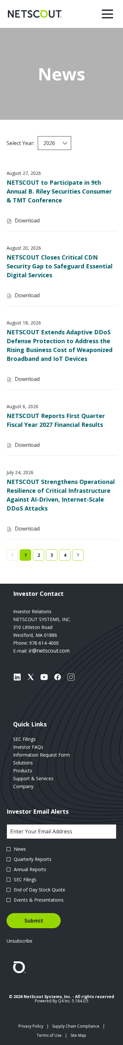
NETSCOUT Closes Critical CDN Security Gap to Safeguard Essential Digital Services (60, 266)
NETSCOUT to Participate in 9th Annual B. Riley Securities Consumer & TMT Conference (59, 191)
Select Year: (20, 143)
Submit (33, 920)
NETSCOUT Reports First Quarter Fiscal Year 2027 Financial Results (56, 420)
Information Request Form (49, 755)
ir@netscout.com (49, 650)
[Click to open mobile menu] (107, 14)
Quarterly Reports (32, 859)
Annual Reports (30, 869)
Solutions (31, 763)
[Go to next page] (78, 555)
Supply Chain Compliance (75, 1026)
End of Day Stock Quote (39, 890)
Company (31, 786)
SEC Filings (32, 739)
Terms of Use (49, 1035)
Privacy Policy (30, 1026)
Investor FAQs (36, 747)
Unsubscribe (19, 941)
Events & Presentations (39, 900)
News (20, 849)
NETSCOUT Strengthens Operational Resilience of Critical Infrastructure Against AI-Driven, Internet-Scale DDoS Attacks (61, 495)
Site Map (78, 1035)
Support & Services (41, 778)
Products (30, 770)
